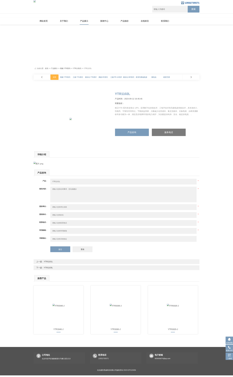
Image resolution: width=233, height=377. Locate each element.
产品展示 (84, 21)
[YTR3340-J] (58, 306)
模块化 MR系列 (128, 77)
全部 (54, 77)
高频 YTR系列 (65, 68)
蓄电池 (153, 77)
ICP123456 (132, 370)
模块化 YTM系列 (91, 77)
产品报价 (125, 21)
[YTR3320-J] (173, 306)
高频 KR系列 (103, 77)
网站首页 (44, 21)
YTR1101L (48, 261)
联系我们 (165, 21)
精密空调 (166, 77)
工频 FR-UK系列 (116, 77)
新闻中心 (104, 21)
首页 (46, 68)
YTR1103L (48, 268)
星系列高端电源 (141, 77)
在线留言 (145, 21)
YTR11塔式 (77, 68)
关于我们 (64, 21)
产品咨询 (132, 132)
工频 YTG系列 (78, 77)
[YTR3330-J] (116, 306)
